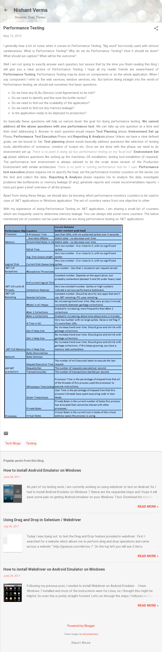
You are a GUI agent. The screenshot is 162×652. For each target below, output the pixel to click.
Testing (31, 443)
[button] (156, 29)
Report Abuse (81, 643)
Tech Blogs (13, 443)
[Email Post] (5, 435)
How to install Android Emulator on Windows (42, 470)
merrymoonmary (90, 634)
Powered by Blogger (81, 626)
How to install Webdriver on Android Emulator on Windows (54, 569)
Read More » (148, 506)
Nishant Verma (30, 10)
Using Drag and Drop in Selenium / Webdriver (42, 520)
